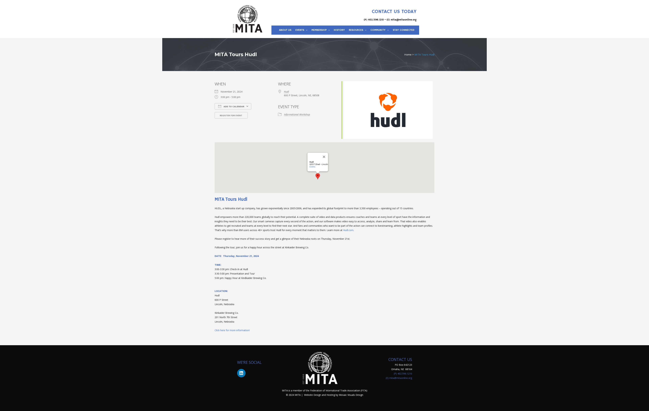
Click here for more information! (232, 330)
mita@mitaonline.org (403, 19)
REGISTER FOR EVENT (231, 115)
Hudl (286, 91)
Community (378, 30)
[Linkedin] (241, 373)
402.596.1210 (376, 19)
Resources (356, 30)
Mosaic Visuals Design (351, 394)
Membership (319, 30)
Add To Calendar (233, 107)
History (339, 30)
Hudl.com (348, 230)
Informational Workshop (297, 114)
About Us (285, 30)
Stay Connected (403, 30)
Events (299, 30)
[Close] (324, 157)
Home (408, 54)
